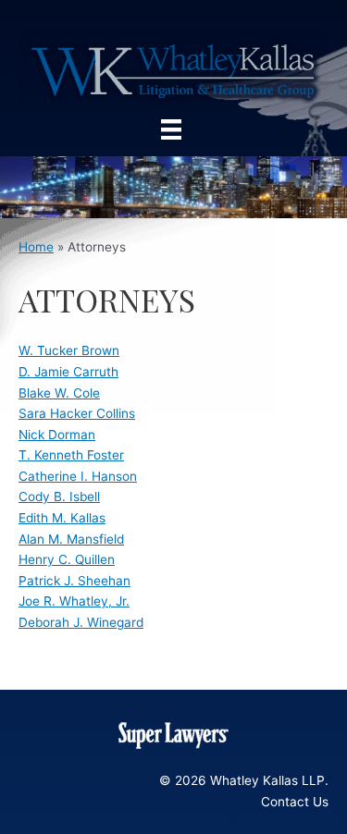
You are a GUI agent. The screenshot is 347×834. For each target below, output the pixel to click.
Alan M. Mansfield (71, 539)
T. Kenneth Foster (71, 455)
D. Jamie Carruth (68, 371)
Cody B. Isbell (59, 496)
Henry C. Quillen (67, 559)
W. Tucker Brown (69, 350)
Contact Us (294, 801)
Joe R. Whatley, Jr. (74, 601)
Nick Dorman (57, 434)
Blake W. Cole (59, 393)
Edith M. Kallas (62, 517)
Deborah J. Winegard (81, 622)
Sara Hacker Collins (77, 413)
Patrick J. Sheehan (74, 580)
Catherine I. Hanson (78, 476)
